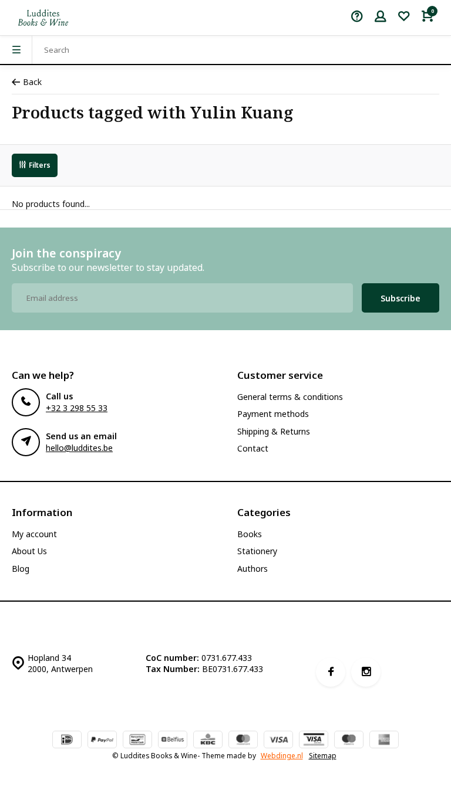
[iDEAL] (67, 741)
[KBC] (208, 741)
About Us (29, 551)
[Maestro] (349, 741)
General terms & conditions (290, 396)
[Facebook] (330, 672)
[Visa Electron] (313, 741)
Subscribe (400, 298)
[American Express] (384, 741)
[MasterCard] (243, 741)
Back (32, 81)
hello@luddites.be (79, 447)
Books (249, 534)
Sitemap (322, 755)
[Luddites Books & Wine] (43, 17)
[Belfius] (172, 741)
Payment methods (273, 413)
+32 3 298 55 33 (76, 407)
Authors (252, 568)
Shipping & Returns (273, 431)
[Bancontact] (137, 741)
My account (34, 534)
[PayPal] (102, 741)
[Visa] (278, 741)
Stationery (257, 551)
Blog (20, 568)
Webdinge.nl (282, 755)
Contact (252, 448)
